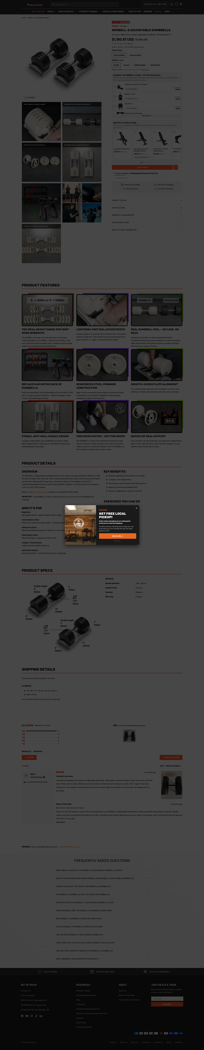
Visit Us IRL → (117, 536)
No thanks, (117, 541)
